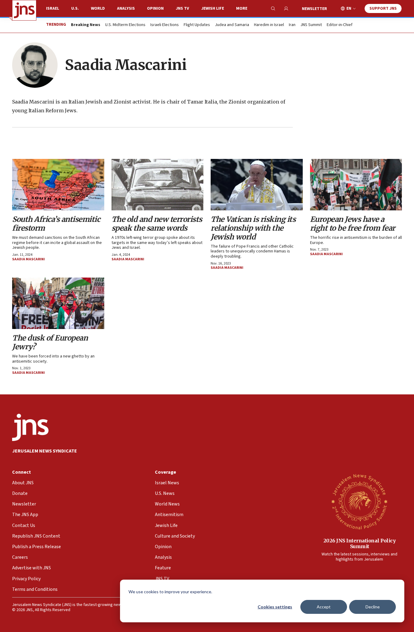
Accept (324, 606)
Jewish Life (212, 8)
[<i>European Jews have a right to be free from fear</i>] (356, 185)
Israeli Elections (164, 25)
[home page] (24, 10)
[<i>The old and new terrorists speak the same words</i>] (158, 185)
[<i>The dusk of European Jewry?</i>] (58, 303)
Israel (52, 8)
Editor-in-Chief (339, 25)
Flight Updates (197, 25)
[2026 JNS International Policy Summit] (359, 501)
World (98, 8)
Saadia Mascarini (28, 259)
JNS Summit (311, 25)
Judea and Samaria (232, 25)
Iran (292, 25)
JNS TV (182, 8)
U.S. (75, 8)
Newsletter (314, 9)
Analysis (126, 8)
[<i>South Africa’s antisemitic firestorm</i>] (58, 185)
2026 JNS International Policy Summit (359, 543)
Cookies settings (275, 606)
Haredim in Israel (269, 25)
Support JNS (383, 8)
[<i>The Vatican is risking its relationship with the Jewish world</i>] (257, 185)
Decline (373, 606)
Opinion (155, 8)
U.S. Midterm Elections (125, 25)
